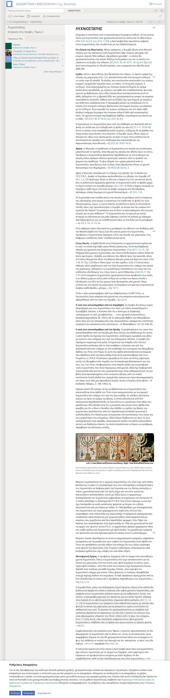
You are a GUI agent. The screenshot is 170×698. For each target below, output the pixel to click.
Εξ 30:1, (134, 192)
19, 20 (97, 223)
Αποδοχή (15, 693)
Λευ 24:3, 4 (120, 185)
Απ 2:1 (81, 625)
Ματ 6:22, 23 (111, 643)
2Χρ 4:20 (88, 262)
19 (146, 249)
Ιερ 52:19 (122, 299)
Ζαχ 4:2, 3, (81, 581)
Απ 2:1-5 (90, 643)
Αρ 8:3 (130, 179)
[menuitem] (161, 10)
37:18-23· (102, 118)
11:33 (105, 41)
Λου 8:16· (97, 41)
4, (84, 179)
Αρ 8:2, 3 (124, 167)
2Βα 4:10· (80, 41)
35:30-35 (145, 127)
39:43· (122, 143)
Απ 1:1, (144, 600)
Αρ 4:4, (81, 223)
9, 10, (87, 223)
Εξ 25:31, (115, 62)
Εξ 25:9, (111, 143)
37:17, (129, 62)
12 (87, 581)
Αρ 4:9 (119, 118)
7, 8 (140, 192)
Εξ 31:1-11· (136, 127)
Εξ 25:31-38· (91, 118)
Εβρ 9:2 (147, 62)
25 (86, 179)
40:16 (128, 143)
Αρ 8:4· (139, 62)
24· (134, 62)
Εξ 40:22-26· (114, 167)
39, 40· (122, 62)
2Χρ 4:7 (133, 262)
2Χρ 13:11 (113, 287)
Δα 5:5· (89, 41)
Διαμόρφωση (44, 693)
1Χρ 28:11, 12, (134, 249)
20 (80, 603)
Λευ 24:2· (111, 118)
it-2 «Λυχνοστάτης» (18, 21)
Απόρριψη (28, 693)
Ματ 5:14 (80, 619)
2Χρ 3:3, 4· (141, 272)
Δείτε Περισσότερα (52, 71)
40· (117, 143)
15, (92, 223)
